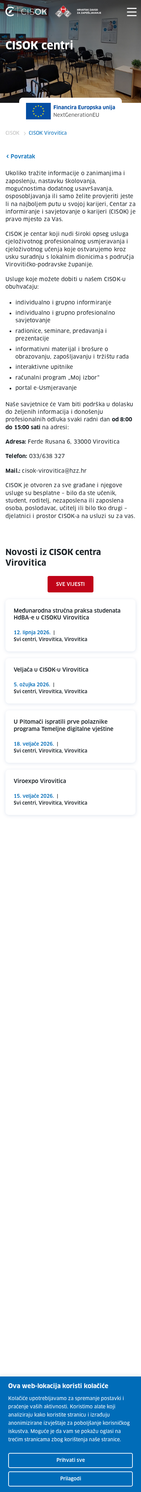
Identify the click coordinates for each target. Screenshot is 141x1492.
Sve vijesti (70, 584)
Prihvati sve (70, 1460)
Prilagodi (70, 1479)
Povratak (23, 156)
